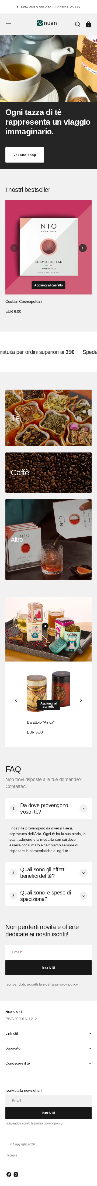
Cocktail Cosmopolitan (23, 301)
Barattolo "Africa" (40, 722)
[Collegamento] (48, 418)
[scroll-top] (85, 1175)
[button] (9, 24)
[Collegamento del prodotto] (48, 257)
